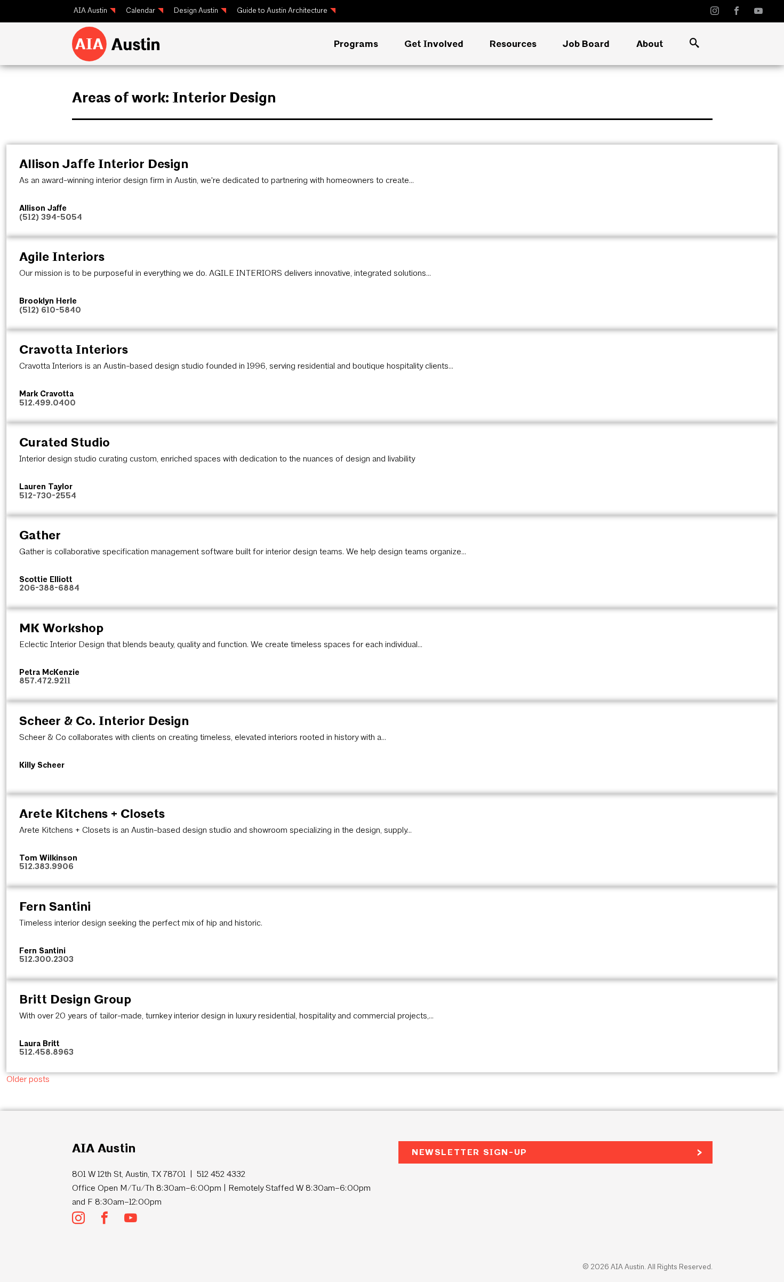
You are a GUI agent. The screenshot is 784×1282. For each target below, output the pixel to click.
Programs (356, 44)
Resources (513, 44)
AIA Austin (90, 10)
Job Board (586, 44)
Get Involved (433, 44)
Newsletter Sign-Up (469, 1152)
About (649, 44)
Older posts (28, 1079)
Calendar (140, 10)
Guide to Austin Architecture (282, 10)
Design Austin (196, 10)
